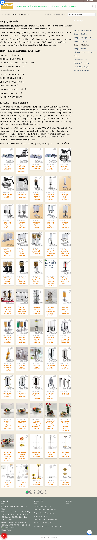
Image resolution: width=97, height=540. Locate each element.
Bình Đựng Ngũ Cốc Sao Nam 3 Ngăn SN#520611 (65, 252)
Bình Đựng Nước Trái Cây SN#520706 (22, 340)
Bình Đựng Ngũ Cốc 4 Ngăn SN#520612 (22, 252)
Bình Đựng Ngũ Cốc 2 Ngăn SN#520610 (50, 224)
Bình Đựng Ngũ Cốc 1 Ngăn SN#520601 (36, 197)
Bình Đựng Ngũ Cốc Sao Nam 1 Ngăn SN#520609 (51, 252)
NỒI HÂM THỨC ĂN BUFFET (12, 55)
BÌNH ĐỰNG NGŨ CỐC (10, 85)
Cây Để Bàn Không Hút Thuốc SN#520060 (22, 455)
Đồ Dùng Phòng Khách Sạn (83, 52)
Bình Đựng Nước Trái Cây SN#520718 (50, 340)
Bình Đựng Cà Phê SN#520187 (22, 196)
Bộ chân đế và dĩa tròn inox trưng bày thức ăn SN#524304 (22, 424)
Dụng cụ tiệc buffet (39, 509)
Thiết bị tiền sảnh (39, 523)
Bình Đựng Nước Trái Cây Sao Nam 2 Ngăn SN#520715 (50, 311)
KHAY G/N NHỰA (27, 62)
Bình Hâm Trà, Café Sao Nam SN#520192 (50, 396)
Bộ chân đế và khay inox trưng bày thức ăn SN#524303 (50, 424)
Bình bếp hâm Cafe (55, 526)
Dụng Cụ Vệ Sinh (80, 49)
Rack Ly (76, 56)
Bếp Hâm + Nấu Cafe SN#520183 (7, 168)
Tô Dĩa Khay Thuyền (81, 67)
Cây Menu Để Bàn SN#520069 (22, 484)
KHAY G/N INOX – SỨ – (10, 62)
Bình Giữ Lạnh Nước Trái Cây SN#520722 (7, 368)
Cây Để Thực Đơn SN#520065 (51, 454)
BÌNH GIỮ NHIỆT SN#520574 (36, 367)
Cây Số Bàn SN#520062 (50, 483)
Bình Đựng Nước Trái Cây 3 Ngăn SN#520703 (22, 310)
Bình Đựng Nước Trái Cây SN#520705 (7, 340)
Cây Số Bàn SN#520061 (36, 483)
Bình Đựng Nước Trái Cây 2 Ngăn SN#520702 (7, 310)
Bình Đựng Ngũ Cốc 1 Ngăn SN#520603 (50, 197)
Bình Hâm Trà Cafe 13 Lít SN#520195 (22, 395)
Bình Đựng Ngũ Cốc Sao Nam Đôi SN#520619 (8, 280)
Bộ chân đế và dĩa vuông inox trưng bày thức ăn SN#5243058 (36, 424)
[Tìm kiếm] (92, 6)
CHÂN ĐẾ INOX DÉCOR (10, 70)
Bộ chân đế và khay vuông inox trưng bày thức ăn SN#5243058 (65, 425)
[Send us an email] (87, 1)
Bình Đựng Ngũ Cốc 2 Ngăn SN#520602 (7, 224)
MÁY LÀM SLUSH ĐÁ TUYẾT (12, 93)
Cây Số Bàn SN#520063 (65, 483)
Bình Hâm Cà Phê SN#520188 (51, 367)
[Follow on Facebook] (82, 1)
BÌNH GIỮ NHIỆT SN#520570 (22, 367)
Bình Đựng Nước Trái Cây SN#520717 (36, 340)
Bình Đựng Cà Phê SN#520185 (65, 168)
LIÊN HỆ (72, 6)
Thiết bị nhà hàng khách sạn (42, 506)
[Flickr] (94, 1)
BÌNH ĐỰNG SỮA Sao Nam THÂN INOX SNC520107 (65, 340)
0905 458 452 (14, 525)
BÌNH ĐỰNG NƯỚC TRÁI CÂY (12, 82)
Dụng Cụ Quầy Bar (80, 41)
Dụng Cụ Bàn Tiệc (80, 34)
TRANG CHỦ (21, 6)
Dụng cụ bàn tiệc (51, 519)
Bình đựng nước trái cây (41, 516)
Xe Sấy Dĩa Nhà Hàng (81, 70)
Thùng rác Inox (50, 523)
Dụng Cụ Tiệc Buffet (81, 45)
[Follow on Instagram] (83, 1)
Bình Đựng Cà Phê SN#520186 (7, 196)
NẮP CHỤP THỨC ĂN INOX (11, 97)
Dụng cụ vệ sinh (39, 513)
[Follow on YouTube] (92, 1)
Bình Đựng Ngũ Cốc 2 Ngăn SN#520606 (36, 224)
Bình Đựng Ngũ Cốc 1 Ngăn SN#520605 (65, 197)
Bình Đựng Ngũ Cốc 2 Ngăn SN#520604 (22, 224)
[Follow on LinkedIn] (91, 1)
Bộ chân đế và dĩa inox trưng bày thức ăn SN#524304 (7, 424)
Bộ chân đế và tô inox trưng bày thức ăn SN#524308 (7, 456)
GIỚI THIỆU (32, 6)
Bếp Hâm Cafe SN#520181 (36, 167)
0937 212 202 (25, 525)
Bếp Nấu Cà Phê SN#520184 (50, 168)
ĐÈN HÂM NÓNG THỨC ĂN (11, 59)
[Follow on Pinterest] (89, 1)
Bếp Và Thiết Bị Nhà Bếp (83, 30)
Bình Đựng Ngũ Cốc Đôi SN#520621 (36, 251)
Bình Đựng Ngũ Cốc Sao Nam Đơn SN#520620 (36, 280)
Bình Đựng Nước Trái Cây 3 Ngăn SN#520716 (36, 310)
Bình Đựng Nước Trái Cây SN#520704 (65, 310)
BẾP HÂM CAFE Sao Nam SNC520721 (22, 169)
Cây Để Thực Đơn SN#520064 (36, 454)
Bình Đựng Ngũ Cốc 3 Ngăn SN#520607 (65, 224)
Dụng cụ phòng (49, 513)
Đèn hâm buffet (51, 509)
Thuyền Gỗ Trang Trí (81, 63)
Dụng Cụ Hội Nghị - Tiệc (82, 38)
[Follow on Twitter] (85, 1)
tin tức (64, 6)
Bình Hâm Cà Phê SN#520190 (65, 367)
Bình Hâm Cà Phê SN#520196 (7, 395)
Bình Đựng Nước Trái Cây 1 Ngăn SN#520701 (65, 280)
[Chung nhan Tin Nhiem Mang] (8, 529)
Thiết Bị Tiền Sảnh (80, 59)
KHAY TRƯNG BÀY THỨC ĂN (12, 66)
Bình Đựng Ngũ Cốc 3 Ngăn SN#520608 (7, 252)
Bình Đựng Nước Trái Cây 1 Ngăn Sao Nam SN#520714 (50, 281)
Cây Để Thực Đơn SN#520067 (8, 484)
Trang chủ (6, 14)
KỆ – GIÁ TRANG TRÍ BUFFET (12, 74)
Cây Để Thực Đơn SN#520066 (65, 454)
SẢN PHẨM (42, 6)
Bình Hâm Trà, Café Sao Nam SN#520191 (36, 396)
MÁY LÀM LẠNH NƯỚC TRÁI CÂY (13, 89)
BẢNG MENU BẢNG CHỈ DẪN (13, 78)
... (74, 27)
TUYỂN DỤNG (53, 6)
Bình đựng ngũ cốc (40, 526)
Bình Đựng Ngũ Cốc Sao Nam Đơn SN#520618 (22, 280)
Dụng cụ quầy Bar (39, 519)
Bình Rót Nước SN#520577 (65, 394)
